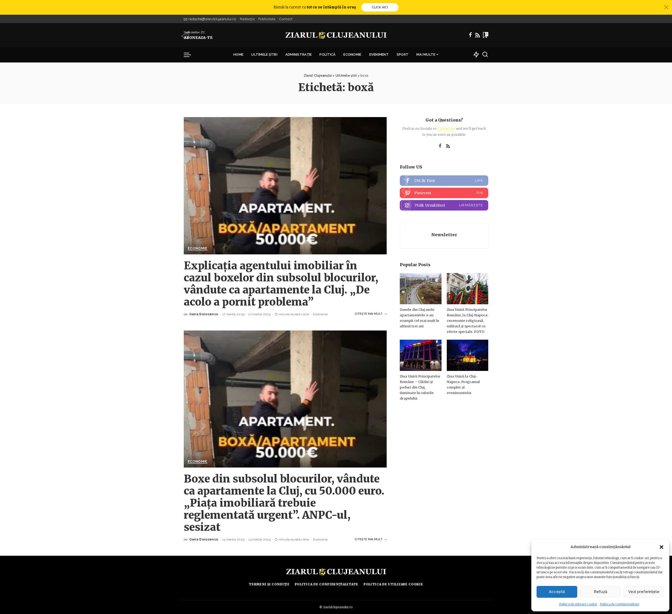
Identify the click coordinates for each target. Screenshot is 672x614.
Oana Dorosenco (203, 314)
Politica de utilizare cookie (578, 604)
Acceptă (557, 591)
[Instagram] (444, 205)
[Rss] (477, 34)
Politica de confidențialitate (619, 604)
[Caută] (485, 54)
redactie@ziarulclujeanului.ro (212, 19)
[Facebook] (470, 34)
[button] (661, 547)
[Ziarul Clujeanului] (336, 35)
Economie (197, 248)
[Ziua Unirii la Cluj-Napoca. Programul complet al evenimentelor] (467, 355)
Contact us (446, 128)
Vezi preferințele (643, 591)
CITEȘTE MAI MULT (368, 314)
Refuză (600, 591)
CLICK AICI (380, 7)
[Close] (666, 7)
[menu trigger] (190, 54)
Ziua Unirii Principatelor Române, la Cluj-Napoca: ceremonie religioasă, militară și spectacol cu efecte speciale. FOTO (467, 320)
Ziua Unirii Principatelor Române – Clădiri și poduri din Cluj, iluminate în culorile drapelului (420, 387)
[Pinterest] (444, 193)
